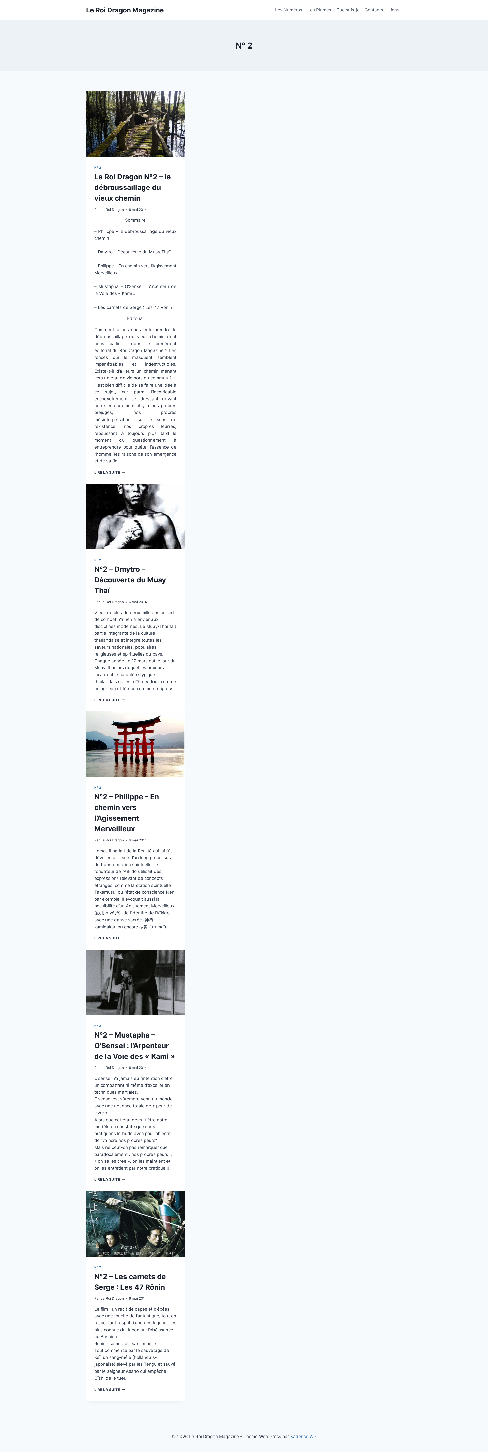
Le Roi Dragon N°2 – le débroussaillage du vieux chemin (132, 187)
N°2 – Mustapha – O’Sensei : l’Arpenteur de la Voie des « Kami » (134, 1046)
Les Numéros (288, 9)
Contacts (374, 9)
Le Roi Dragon (112, 210)
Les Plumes (319, 9)
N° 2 (97, 167)
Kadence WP (303, 1436)
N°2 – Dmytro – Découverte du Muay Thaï (130, 580)
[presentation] (135, 124)
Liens (393, 9)
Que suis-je (348, 9)
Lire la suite (109, 472)
